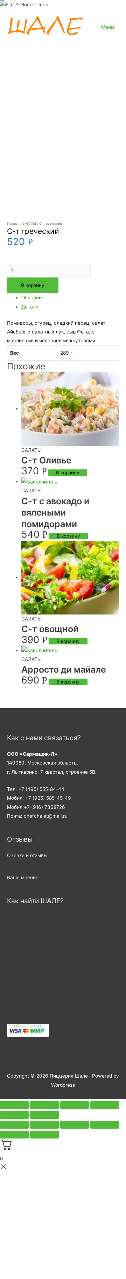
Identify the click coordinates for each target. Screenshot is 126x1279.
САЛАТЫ (29, 223)
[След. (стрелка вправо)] (44, 1134)
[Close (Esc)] (14, 1105)
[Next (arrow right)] (44, 1115)
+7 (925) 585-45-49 (48, 798)
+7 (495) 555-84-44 (41, 789)
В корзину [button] (67, 472)
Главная (13, 223)
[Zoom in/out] (104, 1105)
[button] (27, 855)
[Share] (44, 1105)
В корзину (32, 285)
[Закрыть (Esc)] (104, 1125)
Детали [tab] (29, 307)
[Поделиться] (74, 1125)
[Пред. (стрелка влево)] (14, 1134)
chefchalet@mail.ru (46, 816)
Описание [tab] (32, 297)
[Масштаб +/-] (14, 1125)
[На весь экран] (44, 1125)
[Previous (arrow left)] (14, 1115)
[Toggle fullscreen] (74, 1105)
